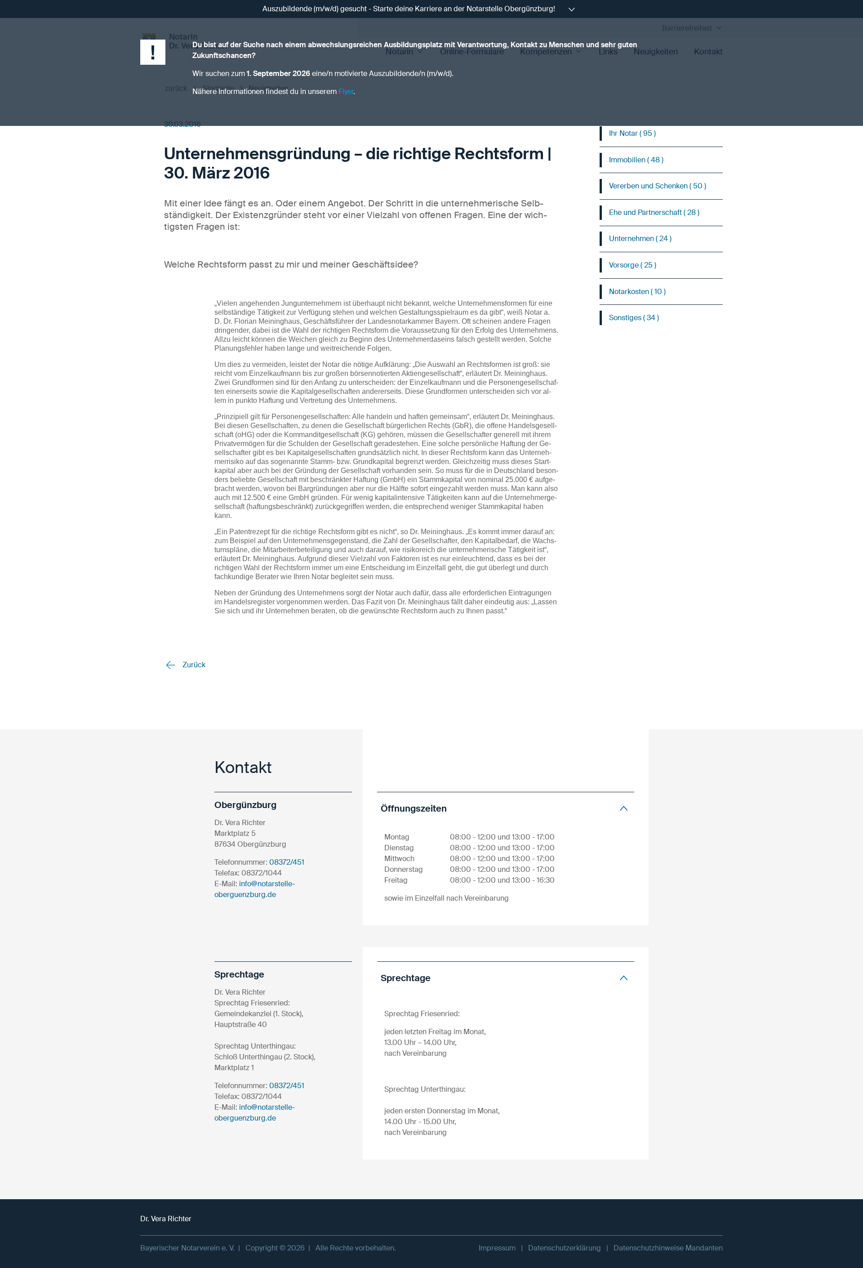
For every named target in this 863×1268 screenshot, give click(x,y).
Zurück (193, 665)
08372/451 (286, 862)
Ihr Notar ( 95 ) (632, 133)
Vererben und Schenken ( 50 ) (657, 186)
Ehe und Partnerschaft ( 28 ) (654, 212)
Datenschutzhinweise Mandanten (668, 1248)
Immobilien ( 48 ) (636, 160)
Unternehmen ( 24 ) (640, 238)
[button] (505, 808)
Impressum (497, 1248)
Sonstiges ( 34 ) (634, 317)
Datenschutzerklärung (564, 1248)
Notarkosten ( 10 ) (637, 291)
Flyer (345, 91)
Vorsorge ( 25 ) (632, 265)
